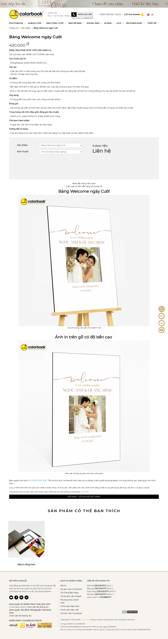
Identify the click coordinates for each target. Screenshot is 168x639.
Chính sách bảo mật (69, 610)
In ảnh (108, 23)
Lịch (119, 23)
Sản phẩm (26, 28)
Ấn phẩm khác (134, 23)
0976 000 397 (85, 14)
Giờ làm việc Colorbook (71, 613)
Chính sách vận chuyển (71, 596)
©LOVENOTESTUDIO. (38, 480)
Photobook (16, 23)
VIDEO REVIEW (107, 14)
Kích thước (22, 151)
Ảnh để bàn (75, 23)
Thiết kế (152, 23)
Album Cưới (35, 23)
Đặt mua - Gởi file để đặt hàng (84, 497)
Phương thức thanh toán (69, 601)
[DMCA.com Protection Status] (130, 612)
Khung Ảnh (93, 23)
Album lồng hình (26, 564)
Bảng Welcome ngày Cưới (46, 28)
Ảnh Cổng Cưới (55, 23)
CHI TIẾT (84, 492)
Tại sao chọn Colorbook (71, 589)
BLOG (119, 14)
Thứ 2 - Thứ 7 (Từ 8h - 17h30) (59, 16)
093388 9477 (88, 18)
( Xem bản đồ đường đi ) (38, 607)
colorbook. (85, 619)
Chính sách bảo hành (70, 606)
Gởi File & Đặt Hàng (69, 593)
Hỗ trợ (63, 585)
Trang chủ (14, 28)
